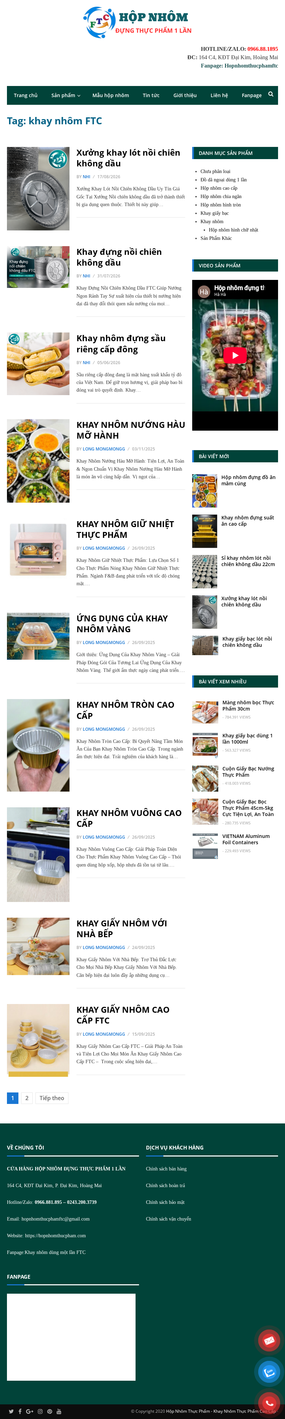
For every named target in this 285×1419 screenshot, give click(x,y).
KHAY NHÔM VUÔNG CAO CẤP (129, 818)
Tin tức (151, 95)
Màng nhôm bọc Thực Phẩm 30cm (248, 705)
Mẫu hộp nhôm (110, 95)
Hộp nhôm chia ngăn (221, 196)
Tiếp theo (52, 1098)
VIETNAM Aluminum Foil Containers (246, 839)
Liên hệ (219, 95)
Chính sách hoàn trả (165, 1185)
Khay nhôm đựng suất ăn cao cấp (247, 520)
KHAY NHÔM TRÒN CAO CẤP (125, 710)
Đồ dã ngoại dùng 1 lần (224, 179)
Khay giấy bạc (215, 213)
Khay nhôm (212, 221)
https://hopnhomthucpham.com (55, 1235)
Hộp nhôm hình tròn (221, 204)
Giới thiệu (185, 95)
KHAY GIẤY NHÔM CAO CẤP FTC (123, 1015)
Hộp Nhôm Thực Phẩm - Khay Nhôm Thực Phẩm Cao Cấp (221, 1411)
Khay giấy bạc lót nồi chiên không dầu (247, 641)
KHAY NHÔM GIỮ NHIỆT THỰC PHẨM (125, 529)
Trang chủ (26, 95)
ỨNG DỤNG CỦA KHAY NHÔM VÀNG (122, 623)
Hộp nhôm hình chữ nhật (233, 230)
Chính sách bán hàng (166, 1168)
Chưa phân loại (215, 171)
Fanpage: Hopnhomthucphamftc (239, 66)
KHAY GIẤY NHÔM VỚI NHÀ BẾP (121, 928)
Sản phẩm (63, 95)
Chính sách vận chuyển (168, 1219)
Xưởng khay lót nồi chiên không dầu (128, 158)
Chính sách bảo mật (165, 1202)
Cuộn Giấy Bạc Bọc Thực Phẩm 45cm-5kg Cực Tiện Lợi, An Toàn (248, 807)
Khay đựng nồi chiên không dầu (119, 257)
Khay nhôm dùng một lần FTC (55, 1252)
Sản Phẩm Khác (216, 238)
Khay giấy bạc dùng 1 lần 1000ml (247, 738)
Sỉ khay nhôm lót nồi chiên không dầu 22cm (248, 561)
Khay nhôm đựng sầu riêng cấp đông (121, 343)
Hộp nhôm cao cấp (219, 188)
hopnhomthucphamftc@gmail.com (56, 1219)
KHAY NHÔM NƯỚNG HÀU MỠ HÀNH (130, 430)
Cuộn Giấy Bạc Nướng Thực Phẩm (248, 771)
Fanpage (252, 95)
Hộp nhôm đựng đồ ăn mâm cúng (248, 480)
